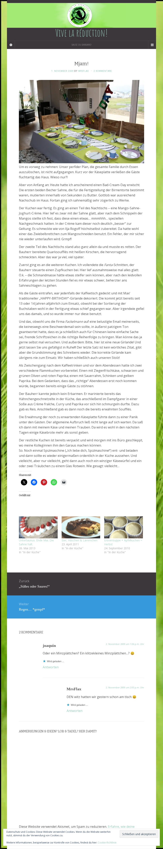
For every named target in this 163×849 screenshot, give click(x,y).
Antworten (51, 667)
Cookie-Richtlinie (107, 842)
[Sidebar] (11, 45)
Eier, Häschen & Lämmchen (79, 540)
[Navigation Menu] (152, 45)
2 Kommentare (103, 71)
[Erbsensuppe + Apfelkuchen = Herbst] (123, 527)
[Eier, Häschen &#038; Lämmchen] (81, 527)
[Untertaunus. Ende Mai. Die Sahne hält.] (38, 527)
